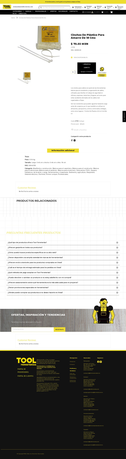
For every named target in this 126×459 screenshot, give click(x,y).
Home (13, 17)
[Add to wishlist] (72, 130)
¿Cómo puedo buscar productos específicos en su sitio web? (32, 252)
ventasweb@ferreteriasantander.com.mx (90, 425)
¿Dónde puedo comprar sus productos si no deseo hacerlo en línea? (35, 292)
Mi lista (106, 12)
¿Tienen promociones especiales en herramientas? (28, 287)
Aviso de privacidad (73, 374)
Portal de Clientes (25, 376)
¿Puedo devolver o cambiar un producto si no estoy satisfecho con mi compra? (39, 277)
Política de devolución (73, 381)
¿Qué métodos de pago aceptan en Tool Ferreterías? (29, 272)
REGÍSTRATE (59, 329)
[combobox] (54, 7)
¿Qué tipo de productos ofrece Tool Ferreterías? (27, 242)
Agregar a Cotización (87, 71)
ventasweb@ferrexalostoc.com (90, 409)
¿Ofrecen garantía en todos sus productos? (25, 247)
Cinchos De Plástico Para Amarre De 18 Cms (32, 17)
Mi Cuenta (97, 12)
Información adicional (63, 150)
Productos (72, 361)
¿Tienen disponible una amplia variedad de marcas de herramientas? (35, 257)
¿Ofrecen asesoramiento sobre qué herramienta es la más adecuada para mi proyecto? (43, 282)
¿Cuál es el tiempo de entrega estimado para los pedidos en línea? (34, 267)
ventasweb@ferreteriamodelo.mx (90, 373)
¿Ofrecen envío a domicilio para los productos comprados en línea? (35, 262)
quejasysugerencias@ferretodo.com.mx (90, 392)
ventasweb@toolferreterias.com (90, 389)
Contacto (72, 364)
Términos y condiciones (73, 377)
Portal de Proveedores (23, 370)
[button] (18, 11)
